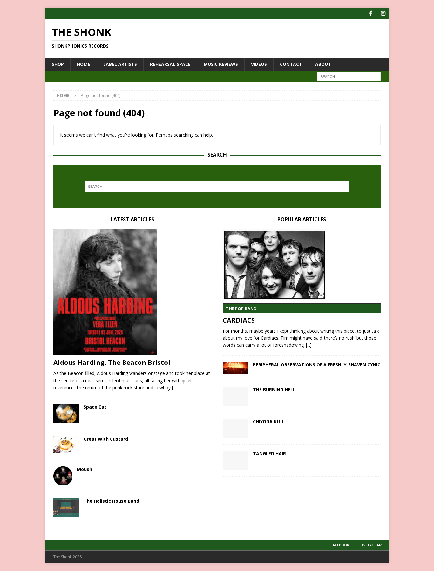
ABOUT (323, 64)
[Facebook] (370, 13)
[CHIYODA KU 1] (235, 428)
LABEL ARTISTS (120, 64)
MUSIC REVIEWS (221, 64)
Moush (84, 469)
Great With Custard (106, 439)
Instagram (372, 544)
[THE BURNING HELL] (235, 396)
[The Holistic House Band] (66, 507)
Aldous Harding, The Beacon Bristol (111, 362)
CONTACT (291, 64)
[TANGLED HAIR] (235, 460)
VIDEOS (259, 64)
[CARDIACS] (302, 264)
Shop (58, 64)
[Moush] (62, 475)
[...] (175, 387)
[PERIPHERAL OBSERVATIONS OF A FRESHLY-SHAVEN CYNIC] (235, 368)
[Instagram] (383, 13)
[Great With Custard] (66, 444)
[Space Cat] (66, 413)
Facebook (340, 544)
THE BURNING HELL (274, 389)
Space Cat (95, 407)
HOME (83, 64)
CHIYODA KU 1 (268, 421)
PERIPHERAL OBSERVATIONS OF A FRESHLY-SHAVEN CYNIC (316, 365)
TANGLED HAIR (269, 454)
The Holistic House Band (111, 501)
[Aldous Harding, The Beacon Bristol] (132, 292)
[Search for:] (349, 76)
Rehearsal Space (170, 64)
